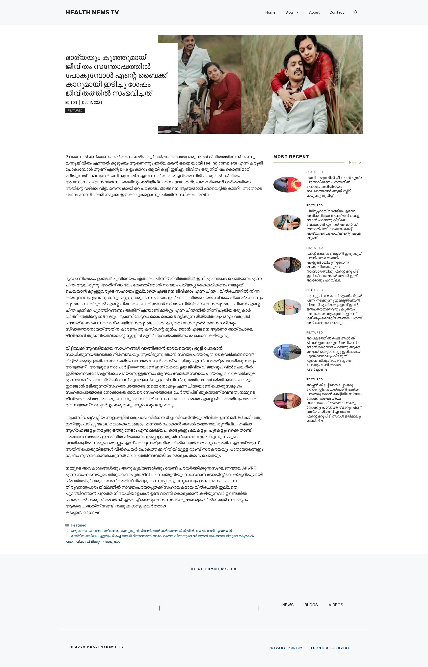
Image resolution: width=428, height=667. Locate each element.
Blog (289, 12)
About (314, 12)
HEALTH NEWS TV (92, 12)
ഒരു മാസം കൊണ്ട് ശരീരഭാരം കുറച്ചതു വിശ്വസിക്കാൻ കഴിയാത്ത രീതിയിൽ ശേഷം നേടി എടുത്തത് (151, 530)
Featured (75, 110)
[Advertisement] (164, 239)
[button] (356, 12)
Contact (337, 12)
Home (270, 12)
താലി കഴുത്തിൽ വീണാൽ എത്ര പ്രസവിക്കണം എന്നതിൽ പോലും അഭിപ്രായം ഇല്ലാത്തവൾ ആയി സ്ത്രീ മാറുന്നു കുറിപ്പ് (334, 186)
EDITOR (71, 103)
